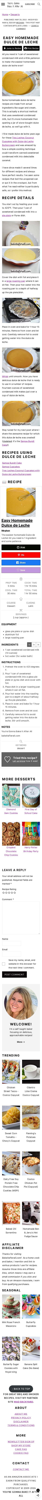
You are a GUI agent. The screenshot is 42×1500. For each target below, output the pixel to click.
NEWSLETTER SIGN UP (21, 1441)
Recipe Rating (9, 889)
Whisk (5, 376)
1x (29, 644)
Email (5, 949)
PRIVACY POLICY (21, 1417)
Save (22, 570)
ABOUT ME (21, 1414)
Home (5, 14)
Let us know (19, 761)
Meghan (6, 530)
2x (34, 644)
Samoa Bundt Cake (12, 463)
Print (22, 547)
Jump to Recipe (13, 48)
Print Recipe (33, 48)
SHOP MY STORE (21, 1445)
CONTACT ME (21, 1469)
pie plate (6, 215)
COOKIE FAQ (21, 1453)
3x (38, 644)
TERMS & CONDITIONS (21, 1425)
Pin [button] (22, 555)
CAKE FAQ (21, 1449)
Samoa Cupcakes (11, 466)
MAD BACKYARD (23, 1402)
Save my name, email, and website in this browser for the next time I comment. (22, 964)
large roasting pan (15, 281)
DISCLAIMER (21, 1421)
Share (22, 562)
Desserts (15, 14)
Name (5, 939)
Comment (8, 899)
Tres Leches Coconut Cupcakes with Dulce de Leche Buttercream (18, 141)
